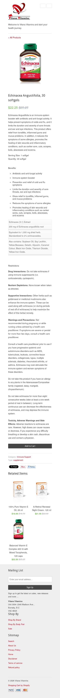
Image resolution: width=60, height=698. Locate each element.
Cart (49, 6)
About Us (12, 645)
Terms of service (15, 663)
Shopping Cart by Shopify (19, 685)
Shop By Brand (14, 619)
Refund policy (14, 667)
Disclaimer (12, 658)
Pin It (23, 466)
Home (10, 654)
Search (11, 641)
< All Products (14, 37)
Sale (10, 628)
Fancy (31, 466)
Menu (43, 6)
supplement (18, 460)
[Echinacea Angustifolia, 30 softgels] (30, 64)
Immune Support (24, 456)
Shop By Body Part (16, 624)
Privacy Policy (14, 649)
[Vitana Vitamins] (22, 11)
